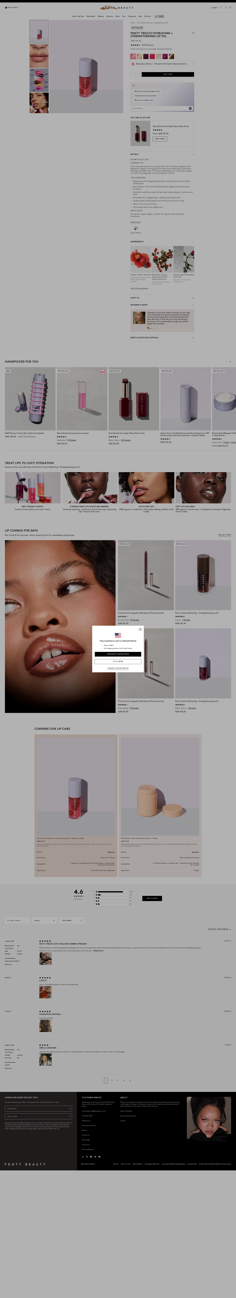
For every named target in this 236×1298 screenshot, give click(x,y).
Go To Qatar (118, 661)
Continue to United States (118, 654)
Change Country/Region (118, 668)
